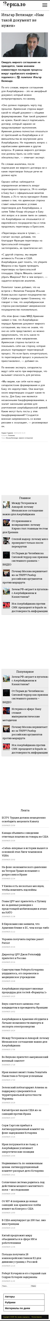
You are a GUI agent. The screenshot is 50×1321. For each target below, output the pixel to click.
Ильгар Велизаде (12, 438)
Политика (11, 435)
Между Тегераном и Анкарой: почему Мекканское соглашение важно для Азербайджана (25, 1041)
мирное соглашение (26, 438)
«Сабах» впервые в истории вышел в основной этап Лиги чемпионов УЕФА (25, 851)
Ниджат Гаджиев (7, 433)
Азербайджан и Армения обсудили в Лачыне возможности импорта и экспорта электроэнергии (25, 1022)
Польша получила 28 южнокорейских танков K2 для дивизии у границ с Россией (21, 1258)
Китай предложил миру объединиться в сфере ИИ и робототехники (19, 1239)
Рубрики (10, 1302)
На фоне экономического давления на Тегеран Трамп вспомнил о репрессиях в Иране (24, 870)
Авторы (10, 1296)
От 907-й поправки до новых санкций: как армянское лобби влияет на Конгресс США (21, 1204)
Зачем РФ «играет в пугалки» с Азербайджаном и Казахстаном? (30, 593)
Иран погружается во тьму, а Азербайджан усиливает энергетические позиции (20, 1148)
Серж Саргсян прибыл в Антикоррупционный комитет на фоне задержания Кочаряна (23, 1129)
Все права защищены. (22, 1317)
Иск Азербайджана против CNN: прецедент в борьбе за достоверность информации (30, 607)
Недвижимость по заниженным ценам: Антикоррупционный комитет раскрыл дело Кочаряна (23, 1167)
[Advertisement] (25, 468)
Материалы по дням (17, 1308)
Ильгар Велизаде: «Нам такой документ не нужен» (22, 20)
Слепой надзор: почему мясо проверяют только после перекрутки (30, 542)
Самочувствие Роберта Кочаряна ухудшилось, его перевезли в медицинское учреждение (23, 973)
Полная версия (37, 1317)
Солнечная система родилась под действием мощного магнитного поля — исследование (23, 1186)
